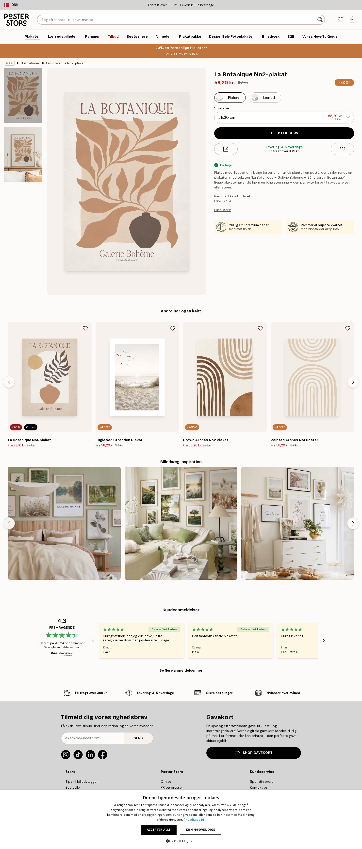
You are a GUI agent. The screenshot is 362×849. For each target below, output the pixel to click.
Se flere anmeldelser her (181, 670)
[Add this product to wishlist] (342, 149)
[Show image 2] (23, 154)
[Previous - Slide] (9, 382)
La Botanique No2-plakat (65, 63)
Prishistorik (222, 210)
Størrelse (221, 108)
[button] (181, 840)
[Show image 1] (23, 95)
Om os (166, 781)
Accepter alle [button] (159, 830)
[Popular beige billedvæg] (297, 523)
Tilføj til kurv (284, 133)
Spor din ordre (262, 781)
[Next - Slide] (353, 382)
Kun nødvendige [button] (200, 830)
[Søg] (320, 20)
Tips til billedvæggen (82, 781)
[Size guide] (226, 149)
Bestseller (73, 787)
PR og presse (171, 787)
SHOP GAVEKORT (258, 753)
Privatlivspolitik (194, 819)
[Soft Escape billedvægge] (64, 523)
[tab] (340, 20)
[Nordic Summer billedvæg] (181, 523)
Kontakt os (259, 787)
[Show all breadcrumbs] (9, 63)
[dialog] (181, 819)
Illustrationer (30, 63)
